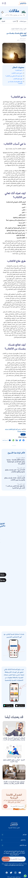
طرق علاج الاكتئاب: (17, 79)
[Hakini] (22, 4)
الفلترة (14, 21)
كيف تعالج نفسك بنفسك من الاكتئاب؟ (15, 82)
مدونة (21, 28)
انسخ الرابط (5, 440)
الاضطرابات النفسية (15, 28)
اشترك (3, 21)
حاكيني (25, 28)
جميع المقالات (22, 21)
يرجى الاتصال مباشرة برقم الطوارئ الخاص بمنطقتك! (14, 865)
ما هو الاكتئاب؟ (18, 70)
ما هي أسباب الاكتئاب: (16, 73)
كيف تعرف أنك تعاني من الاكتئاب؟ (14, 76)
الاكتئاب (23, 434)
